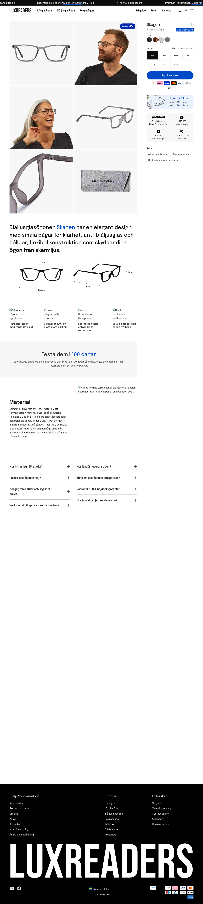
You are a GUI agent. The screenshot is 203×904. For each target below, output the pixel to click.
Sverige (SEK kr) (101, 888)
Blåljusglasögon (180, 153)
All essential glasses (158, 153)
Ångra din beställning (22, 834)
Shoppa (111, 796)
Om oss (14, 813)
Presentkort (111, 834)
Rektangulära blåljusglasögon (163, 159)
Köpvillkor (15, 824)
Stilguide (157, 803)
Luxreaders (105, 894)
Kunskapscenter (161, 824)
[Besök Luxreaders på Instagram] (12, 888)
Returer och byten (20, 808)
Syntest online (160, 813)
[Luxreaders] (21, 10)
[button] (180, 10)
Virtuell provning (161, 808)
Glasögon (110, 803)
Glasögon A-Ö (160, 819)
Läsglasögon (112, 808)
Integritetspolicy (19, 829)
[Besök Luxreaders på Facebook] (19, 888)
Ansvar (13, 819)
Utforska (159, 796)
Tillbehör (110, 824)
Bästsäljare (111, 829)
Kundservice (17, 803)
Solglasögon (112, 819)
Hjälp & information (24, 796)
